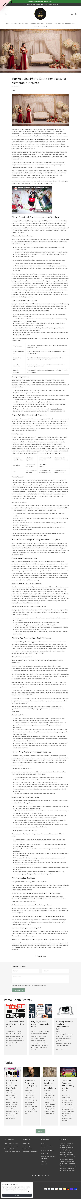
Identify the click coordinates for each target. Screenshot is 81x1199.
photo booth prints (56, 409)
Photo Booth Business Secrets (47, 1147)
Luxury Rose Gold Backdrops (12, 1151)
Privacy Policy (26, 1143)
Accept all (17, 1195)
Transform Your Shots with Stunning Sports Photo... (68, 1085)
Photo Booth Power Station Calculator (48, 1157)
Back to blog (41, 956)
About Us (43, 1161)
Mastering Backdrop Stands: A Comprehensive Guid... (64, 1025)
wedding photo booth (29, 152)
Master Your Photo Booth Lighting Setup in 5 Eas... (31, 1084)
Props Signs (44, 1153)
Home (42, 1143)
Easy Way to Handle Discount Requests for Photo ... (40, 1024)
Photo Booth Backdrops (47, 1150)
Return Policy (26, 1146)
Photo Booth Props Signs (11, 1143)
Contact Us (44, 1164)
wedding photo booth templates (21, 653)
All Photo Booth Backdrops (11, 1146)
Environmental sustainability (30, 1151)
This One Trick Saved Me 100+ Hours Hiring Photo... (15, 1024)
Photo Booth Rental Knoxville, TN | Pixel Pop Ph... (12, 1084)
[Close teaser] (11, 2)
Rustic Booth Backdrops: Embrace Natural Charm (50, 1084)
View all (40, 1131)
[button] (5, 14)
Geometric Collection (9, 1148)
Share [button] (15, 90)
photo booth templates (35, 139)
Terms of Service (27, 1148)
